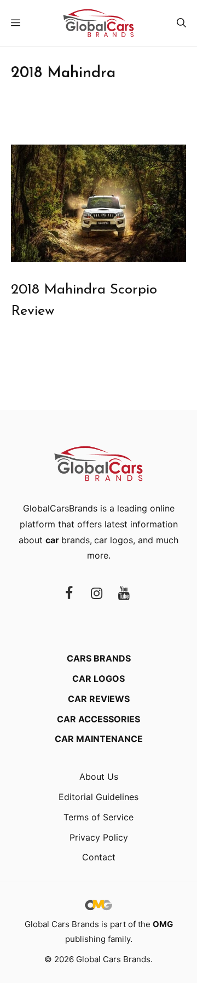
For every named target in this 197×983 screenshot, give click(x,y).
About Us (98, 776)
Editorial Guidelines (98, 796)
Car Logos (98, 678)
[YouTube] (123, 593)
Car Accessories (98, 719)
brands (67, 539)
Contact (98, 857)
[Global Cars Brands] (98, 23)
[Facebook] (69, 593)
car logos (113, 539)
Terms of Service (98, 817)
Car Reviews (99, 698)
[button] (181, 23)
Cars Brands (99, 658)
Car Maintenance (99, 738)
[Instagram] (96, 593)
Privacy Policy (98, 837)
